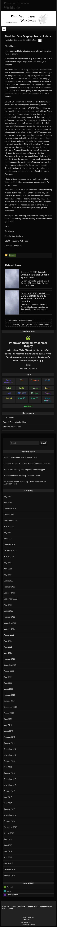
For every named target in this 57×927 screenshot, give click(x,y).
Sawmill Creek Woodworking (14, 422)
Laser (47, 388)
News (9, 891)
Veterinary (28, 406)
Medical (34, 393)
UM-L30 (34, 398)
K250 (8, 388)
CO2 (22, 380)
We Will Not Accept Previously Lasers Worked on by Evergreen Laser (25, 483)
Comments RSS (26, 922)
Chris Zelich (42, 272)
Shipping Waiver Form (12, 427)
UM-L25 (21, 398)
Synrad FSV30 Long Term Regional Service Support (24, 470)
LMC (9, 393)
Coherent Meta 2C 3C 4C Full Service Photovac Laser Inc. (27, 464)
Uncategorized (12, 895)
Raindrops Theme (29, 924)
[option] (28, 352)
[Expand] (4, 29)
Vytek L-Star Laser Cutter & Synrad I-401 (20, 458)
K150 (47, 380)
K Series (34, 388)
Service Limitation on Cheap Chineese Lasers (22, 476)
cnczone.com (8, 417)
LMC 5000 (21, 393)
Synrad (9, 398)
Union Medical (47, 399)
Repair (48, 393)
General (10, 887)
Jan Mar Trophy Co (28, 368)
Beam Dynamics (8, 381)
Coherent (35, 380)
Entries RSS (27, 920)
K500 (21, 388)
